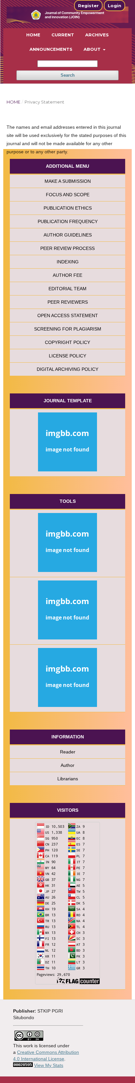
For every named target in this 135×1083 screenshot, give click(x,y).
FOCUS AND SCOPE (67, 194)
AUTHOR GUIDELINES (68, 235)
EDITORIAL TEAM (67, 288)
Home (33, 34)
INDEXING (68, 261)
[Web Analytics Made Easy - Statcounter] (23, 1065)
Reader (67, 751)
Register (88, 5)
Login (114, 5)
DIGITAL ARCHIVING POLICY (67, 369)
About (93, 49)
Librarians (67, 778)
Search (68, 75)
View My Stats (48, 1065)
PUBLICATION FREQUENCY (68, 221)
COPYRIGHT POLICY (67, 342)
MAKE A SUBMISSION (68, 181)
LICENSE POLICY (67, 355)
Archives (97, 34)
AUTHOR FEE (67, 275)
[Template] (67, 443)
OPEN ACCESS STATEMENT (67, 315)
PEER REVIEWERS (68, 302)
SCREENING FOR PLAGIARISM (67, 329)
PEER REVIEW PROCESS (67, 248)
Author (67, 765)
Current (62, 34)
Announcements (50, 49)
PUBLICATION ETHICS (68, 208)
